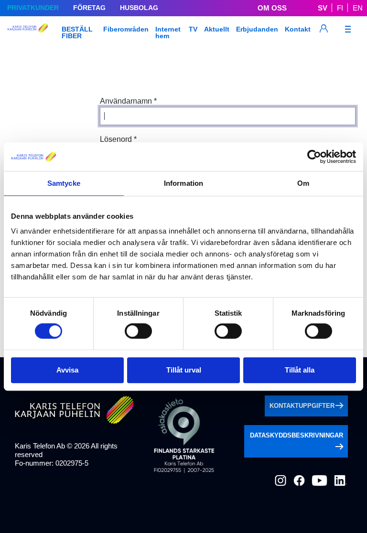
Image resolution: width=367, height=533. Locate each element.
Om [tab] (303, 183)
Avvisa (67, 370)
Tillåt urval (183, 370)
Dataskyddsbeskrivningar (296, 435)
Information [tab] (183, 183)
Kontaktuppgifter (302, 405)
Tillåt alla (299, 370)
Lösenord (118, 139)
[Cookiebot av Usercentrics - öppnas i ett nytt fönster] (314, 156)
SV (322, 8)
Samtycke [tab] (63, 183)
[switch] (138, 331)
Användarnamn (128, 101)
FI (340, 8)
